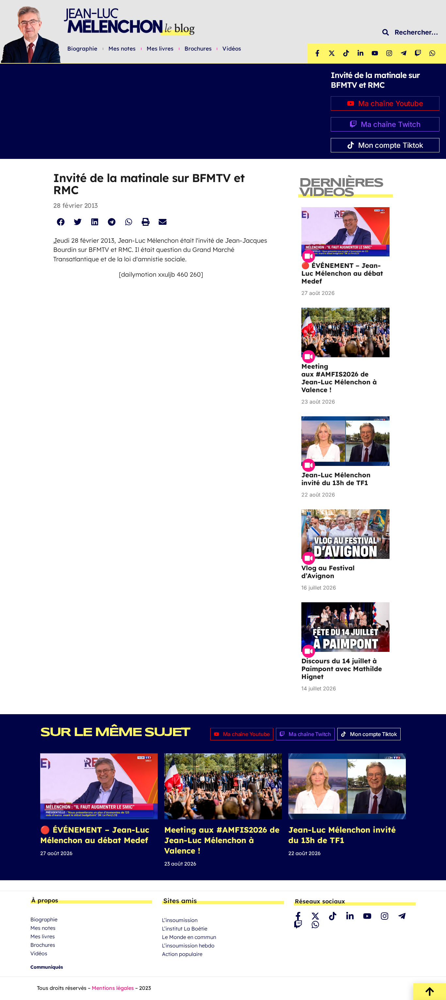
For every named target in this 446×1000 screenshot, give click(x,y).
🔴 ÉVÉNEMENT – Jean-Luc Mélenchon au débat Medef (342, 273)
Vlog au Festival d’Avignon (328, 572)
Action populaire (182, 954)
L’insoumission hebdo (188, 945)
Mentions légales (113, 988)
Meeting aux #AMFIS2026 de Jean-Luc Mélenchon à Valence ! (339, 378)
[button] (60, 222)
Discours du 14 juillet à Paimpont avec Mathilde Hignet (341, 669)
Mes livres (160, 48)
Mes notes (122, 48)
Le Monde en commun (189, 937)
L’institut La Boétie (184, 928)
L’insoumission (180, 920)
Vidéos (231, 48)
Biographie (82, 48)
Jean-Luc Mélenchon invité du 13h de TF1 (336, 479)
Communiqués (46, 967)
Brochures (198, 48)
